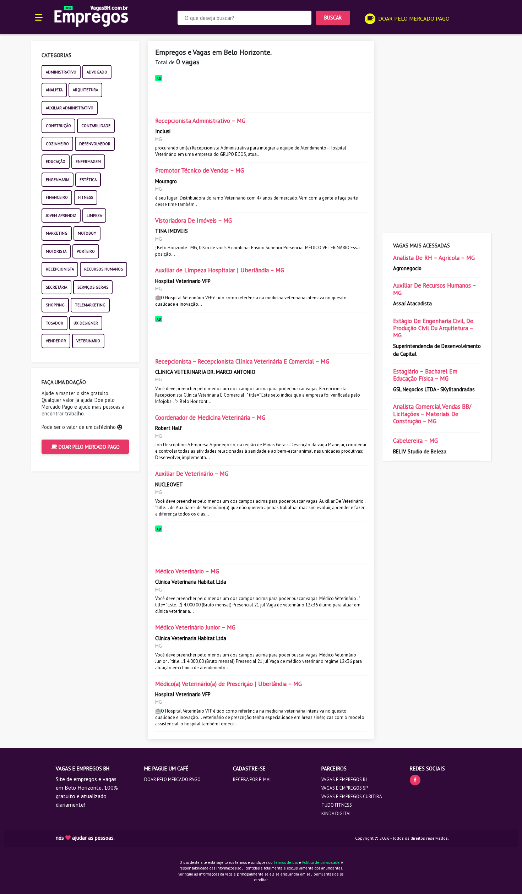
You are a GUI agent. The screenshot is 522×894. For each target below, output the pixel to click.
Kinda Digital (336, 814)
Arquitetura (85, 89)
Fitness (85, 197)
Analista (54, 89)
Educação (55, 161)
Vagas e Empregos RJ (344, 779)
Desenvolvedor (94, 143)
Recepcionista (60, 269)
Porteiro (86, 251)
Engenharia (57, 179)
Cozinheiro (57, 143)
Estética (88, 179)
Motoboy (87, 233)
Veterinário (88, 340)
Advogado (97, 72)
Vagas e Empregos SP (344, 788)
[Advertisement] (261, 95)
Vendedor (56, 340)
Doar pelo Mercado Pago (88, 446)
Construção (58, 125)
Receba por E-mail (253, 779)
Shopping (55, 304)
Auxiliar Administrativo (69, 107)
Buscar (333, 17)
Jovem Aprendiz (61, 215)
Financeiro (57, 197)
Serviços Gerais (92, 287)
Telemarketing (90, 304)
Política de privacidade (320, 862)
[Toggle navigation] (39, 17)
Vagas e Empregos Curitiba (351, 797)
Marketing (56, 233)
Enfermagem (88, 161)
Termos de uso (285, 862)
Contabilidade (95, 125)
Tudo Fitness (336, 805)
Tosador (54, 323)
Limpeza (94, 215)
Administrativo (61, 72)
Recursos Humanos (103, 269)
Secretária (56, 287)
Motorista (56, 251)
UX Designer (86, 323)
